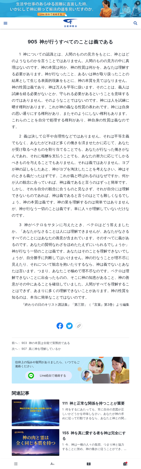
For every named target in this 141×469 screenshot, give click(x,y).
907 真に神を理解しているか (41, 349)
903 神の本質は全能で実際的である (45, 343)
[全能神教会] (70, 23)
